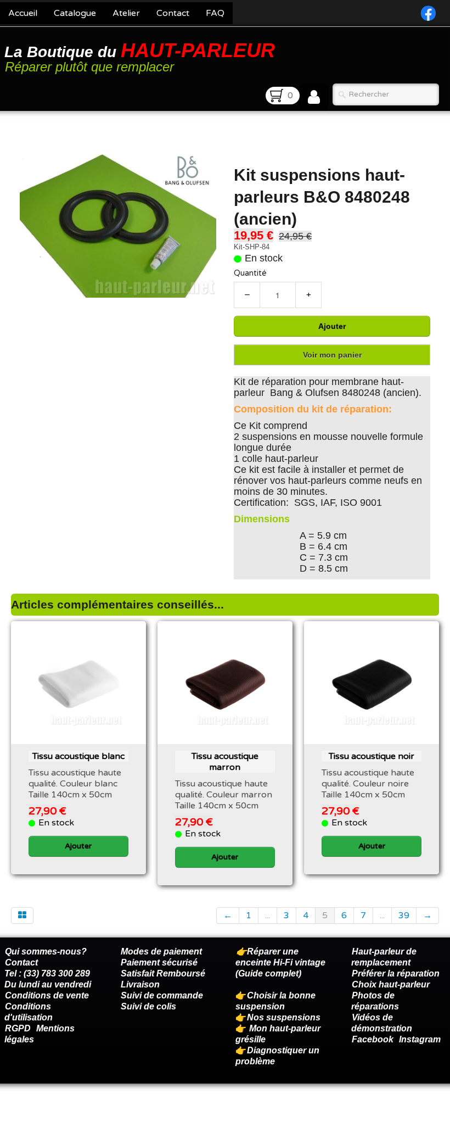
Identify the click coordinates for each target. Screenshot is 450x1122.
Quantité (250, 273)
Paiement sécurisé (159, 962)
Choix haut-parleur (392, 984)
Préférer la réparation (396, 973)
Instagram (420, 1039)
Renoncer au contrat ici (52, 1111)
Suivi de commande (162, 995)
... (267, 915)
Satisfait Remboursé (163, 973)
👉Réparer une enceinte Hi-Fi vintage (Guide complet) (280, 962)
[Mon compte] (314, 97)
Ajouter (332, 326)
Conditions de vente (47, 995)
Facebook (372, 1039)
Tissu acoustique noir (371, 756)
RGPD (18, 1028)
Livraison (140, 984)
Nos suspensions (283, 1017)
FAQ (215, 13)
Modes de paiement (161, 951)
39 (403, 915)
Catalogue (75, 13)
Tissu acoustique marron (225, 762)
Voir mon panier (332, 354)
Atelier (126, 13)
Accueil (22, 13)
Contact (172, 13)
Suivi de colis (148, 1006)
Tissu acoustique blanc (78, 756)
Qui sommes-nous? (46, 951)
